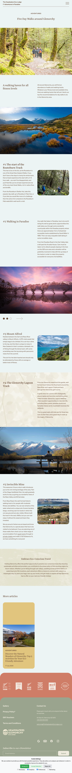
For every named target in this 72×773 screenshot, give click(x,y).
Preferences (41, 769)
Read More (12, 664)
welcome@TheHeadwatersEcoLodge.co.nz (49, 724)
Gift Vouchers (8, 717)
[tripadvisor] (45, 741)
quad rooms (22, 534)
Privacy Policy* (9, 711)
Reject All (47, 766)
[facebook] (51, 741)
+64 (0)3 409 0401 (42, 720)
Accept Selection (36, 766)
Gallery (6, 706)
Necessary (22, 769)
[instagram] (58, 741)
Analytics (31, 769)
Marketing (52, 769)
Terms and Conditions (12, 723)
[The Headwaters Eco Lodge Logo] (13, 732)
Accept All (25, 766)
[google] (38, 741)
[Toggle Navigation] (67, 3)
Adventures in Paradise (11, 4)
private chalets (8, 536)
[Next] (19, 318)
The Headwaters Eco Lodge (12, 2)
